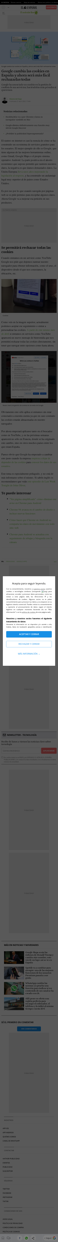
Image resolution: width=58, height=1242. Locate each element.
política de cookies (29, 612)
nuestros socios (39, 589)
